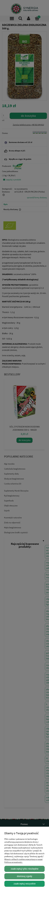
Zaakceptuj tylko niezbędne (24, 868)
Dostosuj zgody (24, 876)
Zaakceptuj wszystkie (25, 883)
